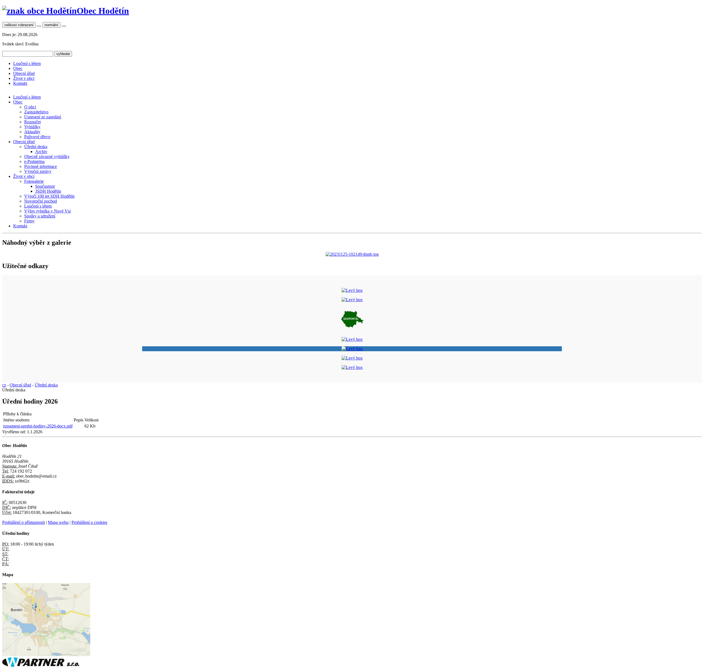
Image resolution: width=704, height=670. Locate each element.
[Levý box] (352, 290)
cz (4, 385)
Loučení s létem (27, 63)
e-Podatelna (34, 161)
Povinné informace (40, 166)
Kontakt (20, 83)
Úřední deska (35, 146)
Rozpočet (32, 121)
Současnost (45, 186)
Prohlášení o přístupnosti (23, 522)
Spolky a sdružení (39, 216)
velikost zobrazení (19, 25)
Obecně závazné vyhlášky (47, 156)
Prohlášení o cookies (89, 522)
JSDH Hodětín (48, 191)
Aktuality (32, 131)
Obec (18, 68)
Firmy (29, 221)
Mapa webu (58, 522)
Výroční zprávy (37, 171)
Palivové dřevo (37, 136)
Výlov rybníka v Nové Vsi (47, 211)
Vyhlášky (32, 126)
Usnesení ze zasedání (42, 117)
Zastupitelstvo (36, 112)
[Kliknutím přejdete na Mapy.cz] (46, 654)
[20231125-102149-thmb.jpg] (352, 254)
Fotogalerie (34, 181)
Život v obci (23, 78)
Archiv (41, 151)
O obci (30, 107)
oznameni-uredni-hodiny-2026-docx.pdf (38, 426)
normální (51, 25)
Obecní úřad (24, 73)
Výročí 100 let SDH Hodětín (49, 196)
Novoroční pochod (40, 201)
